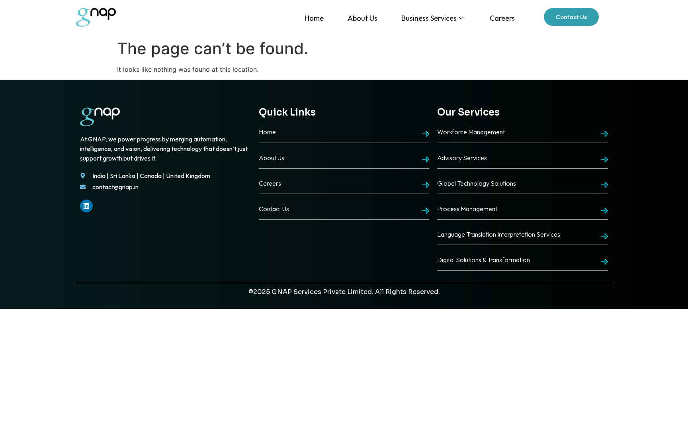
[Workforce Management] (604, 133)
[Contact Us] (425, 210)
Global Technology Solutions (476, 183)
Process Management (467, 209)
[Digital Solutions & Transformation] (604, 261)
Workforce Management (471, 132)
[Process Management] (604, 210)
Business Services (429, 18)
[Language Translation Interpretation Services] (604, 236)
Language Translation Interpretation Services (498, 234)
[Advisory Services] (604, 159)
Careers (502, 18)
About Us (362, 18)
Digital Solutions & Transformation (483, 260)
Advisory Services (462, 158)
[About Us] (425, 159)
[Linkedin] (86, 206)
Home (314, 18)
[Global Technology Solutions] (604, 184)
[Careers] (425, 184)
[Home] (425, 133)
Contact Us (274, 209)
